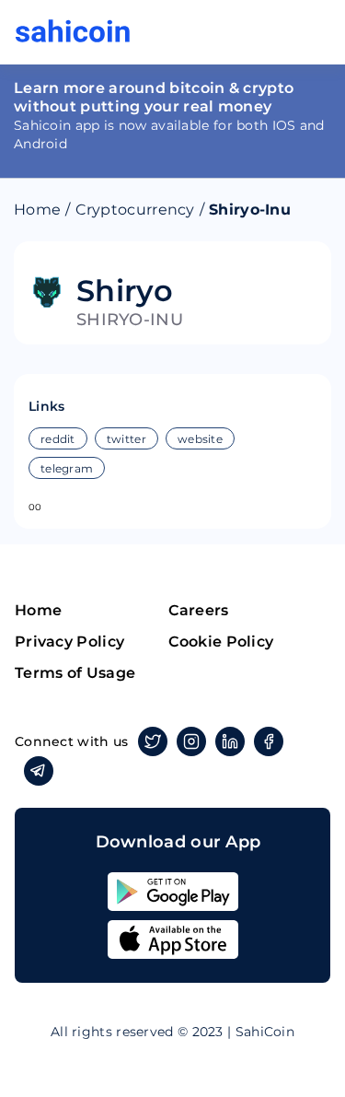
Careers (198, 610)
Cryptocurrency (135, 209)
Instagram (191, 741)
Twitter (152, 741)
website (200, 439)
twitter (126, 439)
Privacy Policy (69, 641)
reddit (57, 439)
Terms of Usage (75, 673)
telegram (66, 468)
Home (37, 209)
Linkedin (230, 741)
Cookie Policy (221, 641)
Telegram (38, 771)
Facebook (268, 741)
